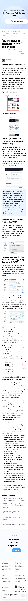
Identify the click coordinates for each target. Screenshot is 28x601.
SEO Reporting (5, 566)
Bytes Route (4, 578)
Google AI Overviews (19, 577)
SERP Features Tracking (14, 31)
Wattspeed (17, 581)
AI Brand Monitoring (6, 565)
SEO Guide (17, 568)
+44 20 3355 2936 (6, 589)
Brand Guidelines (6, 577)
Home (3, 31)
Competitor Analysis (6, 568)
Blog (16, 571)
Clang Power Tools (6, 580)
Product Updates (19, 566)
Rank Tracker (5, 563)
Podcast (17, 569)
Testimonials (18, 565)
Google (22, 475)
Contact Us (4, 590)
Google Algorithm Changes (21, 580)
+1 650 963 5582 (5, 587)
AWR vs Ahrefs (5, 571)
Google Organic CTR (19, 575)
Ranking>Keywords (18, 274)
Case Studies (18, 563)
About (3, 575)
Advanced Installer (6, 581)
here (19, 214)
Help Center (4, 592)
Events (11, 202)
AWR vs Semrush (6, 569)
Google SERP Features (20, 578)
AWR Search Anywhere (20, 583)
